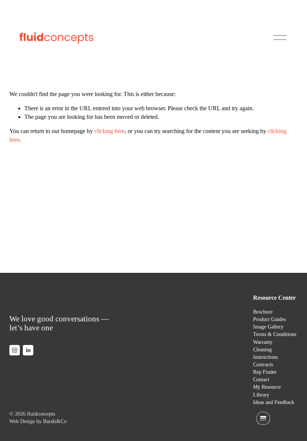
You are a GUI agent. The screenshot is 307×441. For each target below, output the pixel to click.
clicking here (109, 131)
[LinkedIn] (28, 350)
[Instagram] (14, 350)
